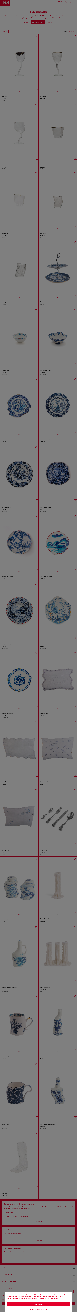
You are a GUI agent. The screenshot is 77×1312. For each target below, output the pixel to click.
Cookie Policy (54, 1298)
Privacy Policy (43, 1298)
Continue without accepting (38, 1309)
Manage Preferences (25, 1298)
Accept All (38, 1304)
